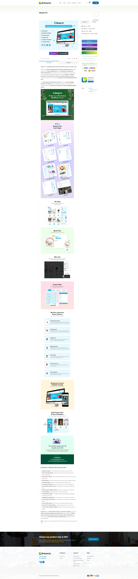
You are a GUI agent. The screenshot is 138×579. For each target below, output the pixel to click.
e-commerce (91, 89)
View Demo (54, 53)
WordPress (91, 91)
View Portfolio (90, 81)
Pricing (68, 2)
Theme (95, 89)
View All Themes (93, 539)
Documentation (63, 53)
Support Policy (76, 563)
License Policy (76, 565)
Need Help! (90, 52)
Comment (69, 62)
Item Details (49, 62)
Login (96, 2)
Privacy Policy (76, 556)
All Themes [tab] (94, 21)
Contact (79, 2)
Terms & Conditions (77, 558)
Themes (64, 2)
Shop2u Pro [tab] (84, 21)
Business (90, 88)
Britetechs (48, 575)
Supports (89, 558)
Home (60, 2)
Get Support (73, 2)
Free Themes (62, 556)
